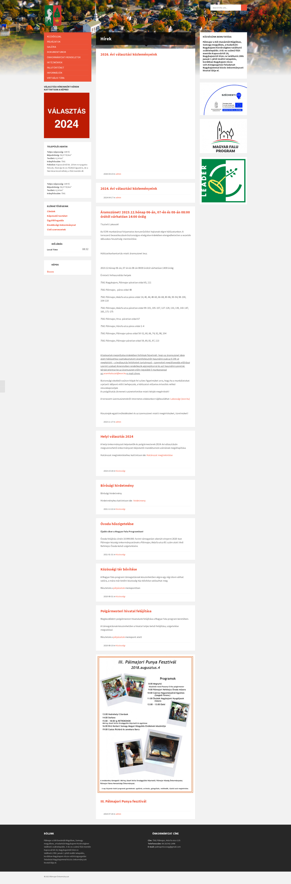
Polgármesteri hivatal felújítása (125, 611)
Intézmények (54, 62)
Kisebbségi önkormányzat (61, 224)
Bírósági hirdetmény (117, 485)
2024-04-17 (108, 197)
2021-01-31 (108, 554)
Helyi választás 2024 (116, 436)
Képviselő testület (57, 215)
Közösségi (120, 470)
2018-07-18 (108, 814)
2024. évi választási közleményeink (128, 188)
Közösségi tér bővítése (118, 569)
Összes (50, 271)
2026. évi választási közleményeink (128, 54)
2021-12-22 (108, 509)
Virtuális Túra (55, 77)
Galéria (51, 46)
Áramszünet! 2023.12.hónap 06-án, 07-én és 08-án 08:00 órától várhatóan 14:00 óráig (145, 214)
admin (118, 173)
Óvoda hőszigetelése (117, 523)
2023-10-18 (108, 470)
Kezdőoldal (54, 36)
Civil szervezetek (56, 229)
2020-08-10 (108, 645)
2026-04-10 (108, 173)
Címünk (51, 211)
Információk (54, 72)
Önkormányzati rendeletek (64, 57)
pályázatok (119, 587)
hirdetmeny (139, 500)
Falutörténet (55, 67)
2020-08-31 (108, 596)
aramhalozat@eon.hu (114, 373)
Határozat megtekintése (160, 455)
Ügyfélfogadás (55, 220)
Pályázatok (53, 41)
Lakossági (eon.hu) (180, 398)
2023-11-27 (108, 421)
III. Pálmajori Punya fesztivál (123, 801)
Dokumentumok (56, 51)
